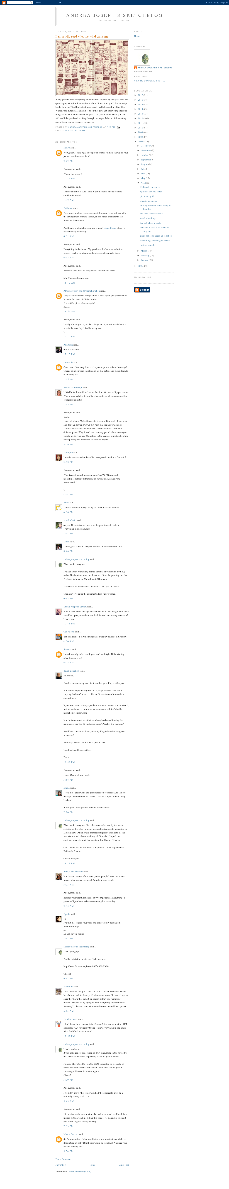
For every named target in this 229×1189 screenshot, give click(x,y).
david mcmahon (71, 670)
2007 (140, 141)
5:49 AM (69, 1101)
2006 (140, 265)
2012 (140, 118)
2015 (140, 104)
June (143, 173)
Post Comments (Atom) (80, 1171)
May (143, 178)
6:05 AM (69, 662)
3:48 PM (69, 461)
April (143, 182)
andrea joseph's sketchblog (114, 15)
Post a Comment (63, 1159)
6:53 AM (69, 257)
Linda (66, 541)
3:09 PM (69, 444)
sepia (82, 130)
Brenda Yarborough (73, 387)
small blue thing (148, 218)
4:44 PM (69, 533)
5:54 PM (69, 1151)
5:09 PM (69, 1079)
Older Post (124, 1164)
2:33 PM (69, 404)
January (145, 260)
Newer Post (60, 1164)
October (145, 155)
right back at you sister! (151, 191)
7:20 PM (69, 812)
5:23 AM (69, 884)
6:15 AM (69, 1010)
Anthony (68, 208)
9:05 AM (69, 906)
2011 (140, 123)
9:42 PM (69, 161)
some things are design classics (155, 240)
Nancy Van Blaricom (74, 871)
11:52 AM (69, 311)
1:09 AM (69, 200)
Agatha (67, 914)
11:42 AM (69, 282)
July (143, 168)
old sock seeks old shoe (151, 213)
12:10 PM (69, 336)
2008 (140, 136)
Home (92, 1164)
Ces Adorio (69, 631)
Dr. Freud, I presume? (150, 186)
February (145, 255)
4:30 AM (69, 641)
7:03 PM (69, 1126)
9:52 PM (69, 598)
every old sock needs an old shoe (156, 235)
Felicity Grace (70, 1019)
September (146, 159)
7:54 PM (69, 938)
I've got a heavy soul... (150, 222)
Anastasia (68, 344)
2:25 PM (69, 379)
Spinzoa (67, 649)
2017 (140, 95)
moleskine (71, 130)
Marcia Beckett (71, 1134)
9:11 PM (69, 978)
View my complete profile (149, 81)
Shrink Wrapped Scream (75, 606)
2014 (140, 109)
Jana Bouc (69, 986)
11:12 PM (69, 863)
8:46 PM (69, 551)
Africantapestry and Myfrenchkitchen (82, 290)
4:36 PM (69, 512)
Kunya (67, 147)
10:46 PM (69, 178)
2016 (140, 99)
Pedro (66, 502)
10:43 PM (69, 623)
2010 (140, 127)
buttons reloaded (148, 245)
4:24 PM (69, 494)
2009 (140, 132)
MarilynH (68, 452)
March (144, 250)
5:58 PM (69, 779)
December (146, 145)
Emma (67, 787)
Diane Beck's (110, 227)
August (144, 164)
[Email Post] (119, 127)
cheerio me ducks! (148, 200)
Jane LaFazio (70, 520)
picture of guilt (147, 196)
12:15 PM (69, 354)
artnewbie (68, 362)
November (146, 150)
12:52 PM (69, 762)
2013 (140, 113)
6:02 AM (69, 236)
